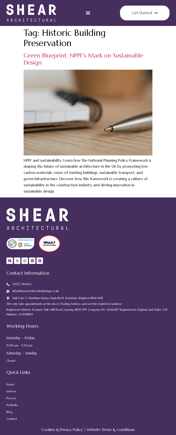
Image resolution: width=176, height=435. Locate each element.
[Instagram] (24, 260)
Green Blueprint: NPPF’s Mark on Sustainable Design (83, 59)
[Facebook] (9, 260)
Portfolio (12, 405)
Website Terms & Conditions (111, 429)
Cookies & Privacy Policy (62, 429)
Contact (11, 419)
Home (10, 384)
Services (11, 391)
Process (11, 398)
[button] (88, 13)
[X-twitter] (17, 260)
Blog (9, 412)
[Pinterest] (39, 260)
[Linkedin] (32, 260)
